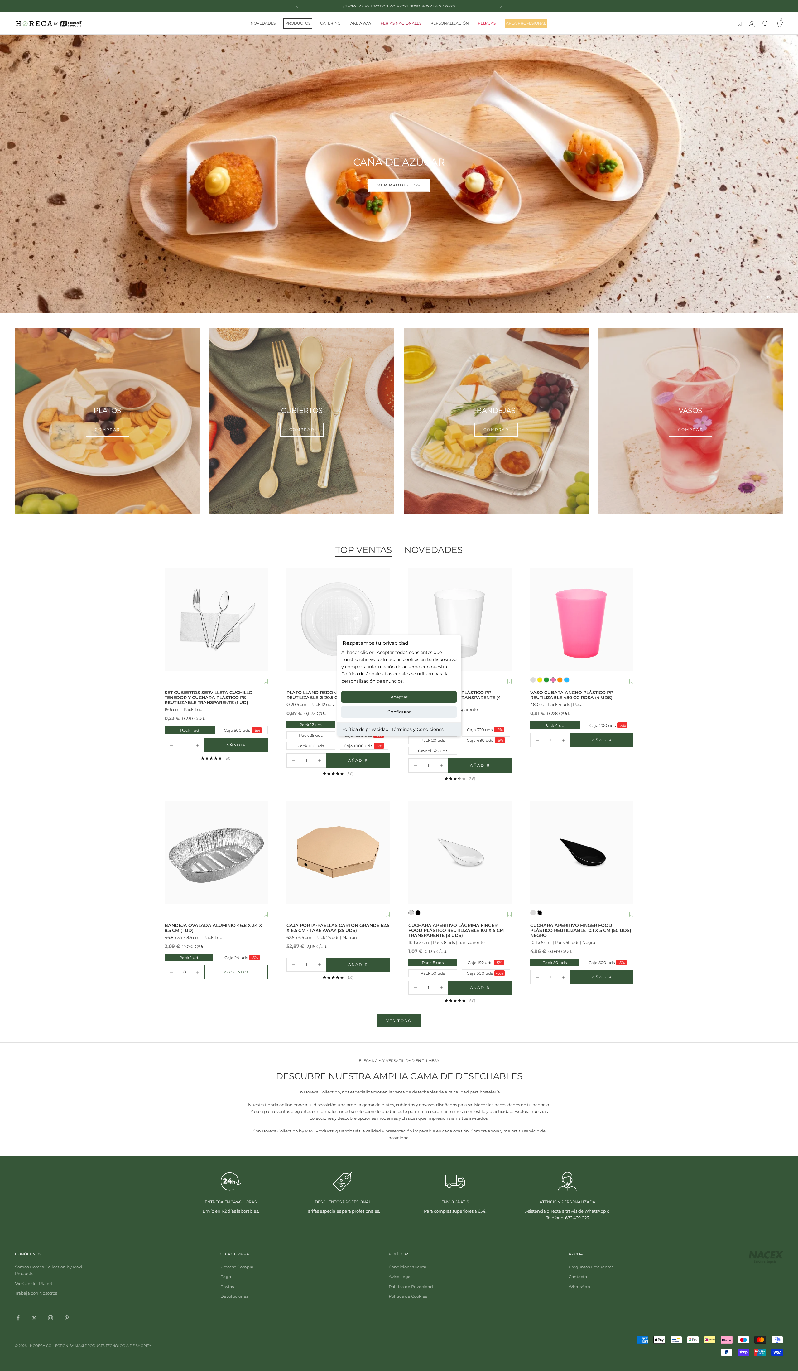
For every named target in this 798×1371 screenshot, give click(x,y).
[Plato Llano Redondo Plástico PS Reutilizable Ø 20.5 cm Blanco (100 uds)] (338, 619)
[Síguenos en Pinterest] (67, 1318)
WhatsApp (579, 1286)
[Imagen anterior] (170, 619)
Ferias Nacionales (401, 23)
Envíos (227, 1286)
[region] (399, 174)
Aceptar (399, 697)
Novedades (263, 23)
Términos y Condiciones (418, 729)
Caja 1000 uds (363, 745)
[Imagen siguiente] (261, 619)
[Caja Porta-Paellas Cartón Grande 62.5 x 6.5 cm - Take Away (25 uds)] (338, 852)
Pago (225, 1276)
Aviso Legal (400, 1276)
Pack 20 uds (433, 740)
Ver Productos (398, 198)
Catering (330, 23)
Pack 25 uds (311, 735)
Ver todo (399, 1020)
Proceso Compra (236, 1266)
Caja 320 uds (485, 729)
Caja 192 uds (485, 962)
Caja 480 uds (485, 740)
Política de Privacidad (411, 1286)
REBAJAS (487, 23)
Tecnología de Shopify (128, 1346)
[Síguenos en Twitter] (34, 1318)
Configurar (399, 712)
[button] (266, 682)
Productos (297, 23)
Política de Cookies (408, 1296)
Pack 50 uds (433, 973)
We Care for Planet (33, 1283)
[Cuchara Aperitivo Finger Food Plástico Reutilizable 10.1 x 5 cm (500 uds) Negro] (581, 852)
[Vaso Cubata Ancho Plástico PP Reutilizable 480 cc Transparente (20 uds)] (460, 619)
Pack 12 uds (310, 724)
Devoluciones (234, 1296)
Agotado (246, 973)
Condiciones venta (407, 1266)
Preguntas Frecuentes (591, 1266)
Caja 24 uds (241, 957)
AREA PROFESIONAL (526, 23)
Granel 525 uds (432, 750)
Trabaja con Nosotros (36, 1293)
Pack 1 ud (182, 730)
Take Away (360, 23)
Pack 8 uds (433, 962)
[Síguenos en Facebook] (18, 1318)
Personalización (449, 23)
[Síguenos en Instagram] (50, 1318)
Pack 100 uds (310, 745)
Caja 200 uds (605, 725)
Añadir (247, 746)
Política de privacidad (364, 729)
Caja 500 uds (239, 730)
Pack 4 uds (548, 725)
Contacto (578, 1276)
